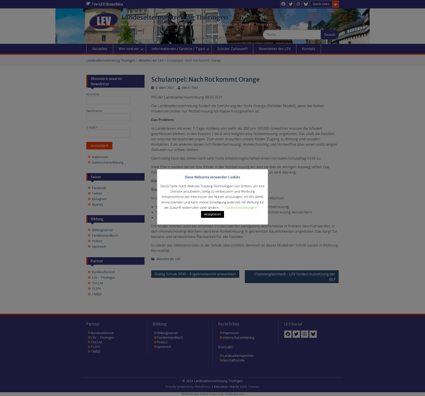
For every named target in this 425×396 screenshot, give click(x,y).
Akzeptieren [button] (212, 214)
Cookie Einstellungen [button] (241, 207)
